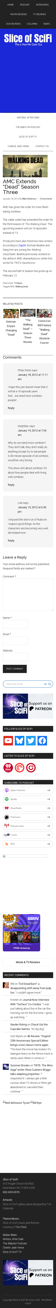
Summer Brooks (20, 1065)
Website (8, 650)
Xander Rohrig (18, 1024)
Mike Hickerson (29, 199)
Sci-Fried (21, 1227)
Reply (11, 408)
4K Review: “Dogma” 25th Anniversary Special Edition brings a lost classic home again (30, 1040)
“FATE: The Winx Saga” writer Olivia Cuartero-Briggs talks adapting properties (31, 1070)
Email (7, 634)
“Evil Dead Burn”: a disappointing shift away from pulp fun (30, 988)
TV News (18, 283)
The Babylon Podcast (15, 1243)
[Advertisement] (28, 79)
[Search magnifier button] (49, 684)
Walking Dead (21, 286)
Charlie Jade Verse (13, 1247)
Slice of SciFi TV (12, 1251)
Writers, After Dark (13, 1239)
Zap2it (22, 245)
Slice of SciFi (28, 40)
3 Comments (46, 199)
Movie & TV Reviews (28, 962)
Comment (9, 576)
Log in (28, 1303)
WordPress (46, 1300)
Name (7, 617)
